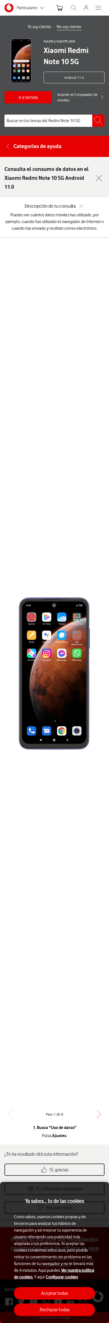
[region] (54, 1252)
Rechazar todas (55, 1309)
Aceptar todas (54, 1293)
